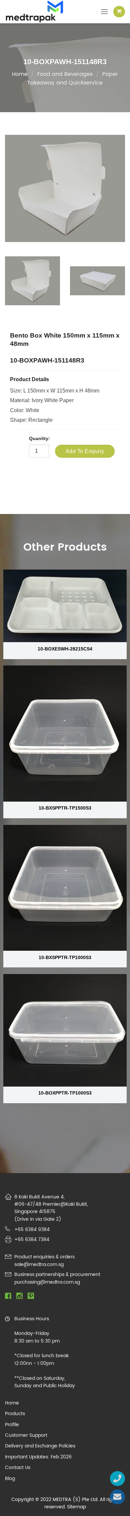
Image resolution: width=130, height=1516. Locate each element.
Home (20, 74)
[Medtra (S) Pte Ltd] (40, 11)
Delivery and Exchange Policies (40, 1446)
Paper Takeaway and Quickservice (72, 78)
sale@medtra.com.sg (39, 1264)
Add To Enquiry (85, 451)
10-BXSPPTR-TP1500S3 (65, 808)
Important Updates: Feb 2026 (38, 1457)
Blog (10, 1478)
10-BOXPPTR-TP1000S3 (65, 1093)
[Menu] (104, 11)
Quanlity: (39, 438)
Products (15, 1413)
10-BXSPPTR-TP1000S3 (65, 957)
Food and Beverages (65, 74)
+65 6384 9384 (32, 1229)
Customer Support (26, 1435)
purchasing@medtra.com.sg (47, 1282)
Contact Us (17, 1467)
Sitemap (76, 1507)
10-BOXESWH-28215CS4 (65, 648)
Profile (12, 1424)
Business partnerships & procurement (57, 1274)
